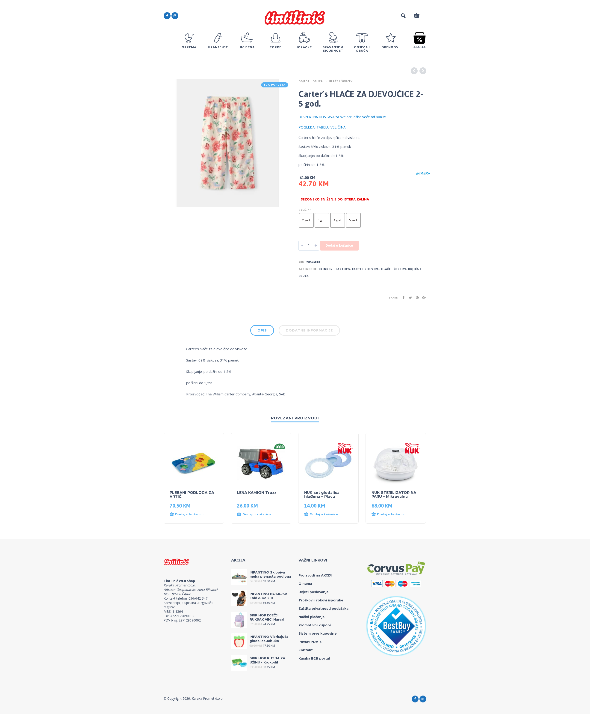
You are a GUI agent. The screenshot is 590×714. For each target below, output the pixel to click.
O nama (305, 584)
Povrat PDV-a (310, 642)
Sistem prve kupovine (317, 633)
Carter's (343, 269)
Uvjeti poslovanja (313, 592)
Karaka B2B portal (314, 658)
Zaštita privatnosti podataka (323, 608)
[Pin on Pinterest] (416, 297)
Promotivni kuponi (314, 625)
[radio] (306, 220)
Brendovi (326, 269)
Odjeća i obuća (310, 81)
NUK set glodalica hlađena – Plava (321, 494)
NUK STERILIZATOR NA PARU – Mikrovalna (394, 494)
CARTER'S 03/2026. (365, 269)
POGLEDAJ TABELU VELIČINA (321, 127)
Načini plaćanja (311, 617)
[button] (189, 514)
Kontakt (305, 650)
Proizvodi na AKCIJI (315, 575)
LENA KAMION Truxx (256, 492)
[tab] (262, 331)
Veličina (305, 209)
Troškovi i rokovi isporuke (320, 600)
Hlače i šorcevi (341, 81)
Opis (262, 330)
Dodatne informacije (309, 330)
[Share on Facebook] (402, 297)
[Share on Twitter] (409, 297)
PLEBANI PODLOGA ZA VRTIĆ (192, 494)
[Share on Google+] (422, 297)
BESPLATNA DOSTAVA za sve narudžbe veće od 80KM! (342, 116)
